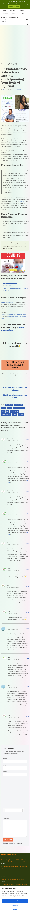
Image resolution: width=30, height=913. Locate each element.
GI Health (5, 13)
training (14, 414)
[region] (15, 899)
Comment (6, 818)
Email (4, 765)
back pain (21, 201)
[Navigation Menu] (27, 19)
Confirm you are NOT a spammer (13, 843)
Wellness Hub (22, 10)
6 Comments (18, 89)
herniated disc (9, 404)
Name (5, 758)
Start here (12, 10)
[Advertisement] (15, 41)
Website (5, 771)
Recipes (22, 13)
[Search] (27, 24)
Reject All (15, 909)
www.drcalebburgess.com (8, 302)
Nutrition (14, 13)
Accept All (15, 901)
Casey (8, 542)
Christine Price (11, 438)
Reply (27, 439)
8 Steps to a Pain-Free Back (10, 283)
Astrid (4, 89)
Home (4, 10)
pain (3, 411)
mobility (16, 408)
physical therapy (15, 411)
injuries (3, 408)
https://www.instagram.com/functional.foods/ (13, 314)
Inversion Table (7, 285)
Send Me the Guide (14, 6)
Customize (15, 905)
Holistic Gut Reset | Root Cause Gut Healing (12, 879)
